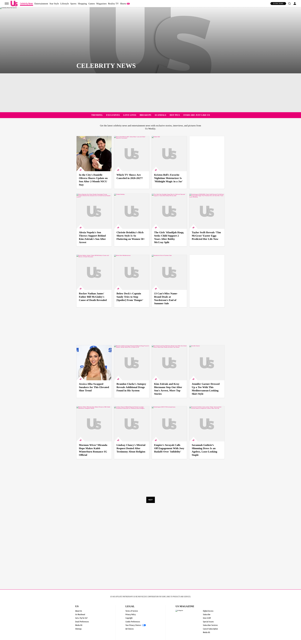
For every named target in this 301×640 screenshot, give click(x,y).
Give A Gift (207, 618)
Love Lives (129, 115)
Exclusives (113, 115)
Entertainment (41, 3)
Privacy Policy (130, 614)
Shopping (82, 3)
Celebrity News (26, 3)
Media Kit (78, 625)
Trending (97, 115)
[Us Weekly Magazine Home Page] (14, 3)
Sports (73, 3)
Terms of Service (131, 611)
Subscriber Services (210, 625)
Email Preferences (82, 621)
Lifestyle (64, 3)
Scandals (160, 115)
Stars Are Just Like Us (196, 115)
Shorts (123, 3)
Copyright (129, 618)
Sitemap (78, 629)
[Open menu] (7, 3)
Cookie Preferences (132, 621)
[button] (289, 3)
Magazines (101, 3)
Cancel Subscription (210, 629)
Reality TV (113, 3)
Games (91, 3)
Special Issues (208, 621)
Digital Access (208, 611)
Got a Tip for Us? (81, 618)
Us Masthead (80, 614)
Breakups (145, 115)
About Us (78, 611)
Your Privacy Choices (133, 625)
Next (150, 500)
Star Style (54, 3)
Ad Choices (129, 629)
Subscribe (278, 3)
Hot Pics (175, 115)
